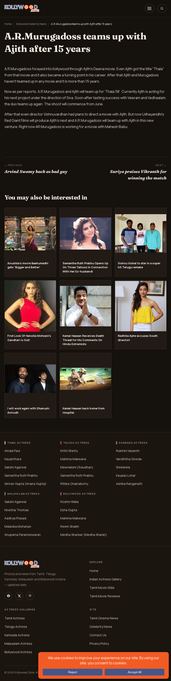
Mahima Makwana (73, 459)
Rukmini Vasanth (128, 451)
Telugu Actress (15, 626)
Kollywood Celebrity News (31, 24)
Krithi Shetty (69, 451)
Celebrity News (101, 626)
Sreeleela (123, 467)
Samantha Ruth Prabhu (21, 475)
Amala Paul (12, 451)
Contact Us (98, 635)
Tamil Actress (14, 618)
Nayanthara (12, 459)
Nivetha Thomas (16, 510)
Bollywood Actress (18, 652)
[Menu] (149, 8)
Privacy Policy (99, 643)
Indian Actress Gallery (105, 579)
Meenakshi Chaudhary (76, 467)
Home (8, 24)
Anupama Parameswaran (22, 534)
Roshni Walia (69, 501)
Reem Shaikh (69, 526)
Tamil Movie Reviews (105, 596)
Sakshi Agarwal (15, 467)
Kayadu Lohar (126, 475)
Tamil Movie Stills (102, 587)
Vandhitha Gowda (129, 459)
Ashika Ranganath (129, 484)
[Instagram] (30, 596)
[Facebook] (8, 596)
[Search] (162, 8)
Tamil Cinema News (104, 618)
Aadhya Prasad (15, 518)
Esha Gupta (68, 510)
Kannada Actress (17, 635)
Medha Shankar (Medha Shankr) (83, 534)
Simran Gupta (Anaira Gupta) (25, 484)
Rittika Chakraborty (74, 484)
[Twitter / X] (19, 596)
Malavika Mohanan (17, 526)
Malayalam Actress (18, 643)
